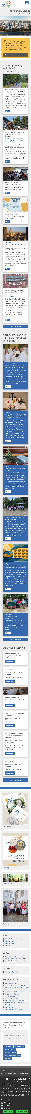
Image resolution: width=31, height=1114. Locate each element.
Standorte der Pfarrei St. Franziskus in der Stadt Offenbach (14, 1025)
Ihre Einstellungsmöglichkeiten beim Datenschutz (15, 1080)
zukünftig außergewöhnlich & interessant (13, 68)
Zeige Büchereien (10, 1053)
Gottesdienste (8, 884)
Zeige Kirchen (19, 1046)
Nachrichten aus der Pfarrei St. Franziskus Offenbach (14, 337)
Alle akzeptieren (22, 1111)
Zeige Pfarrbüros (9, 1049)
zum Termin (10, 661)
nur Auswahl (7, 1111)
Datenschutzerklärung (18, 1095)
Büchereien (8, 968)
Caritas (6, 953)
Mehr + (7, 387)
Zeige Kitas (7, 1059)
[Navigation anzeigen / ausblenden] (27, 2)
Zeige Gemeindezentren (12, 1056)
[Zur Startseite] (6, 4)
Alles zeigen (8, 1046)
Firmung (6, 868)
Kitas (5, 935)
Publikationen (7, 827)
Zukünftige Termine (14, 647)
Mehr (7, 111)
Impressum (4, 1098)
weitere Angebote (10, 979)
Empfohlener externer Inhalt (14, 1035)
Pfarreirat (6, 924)
